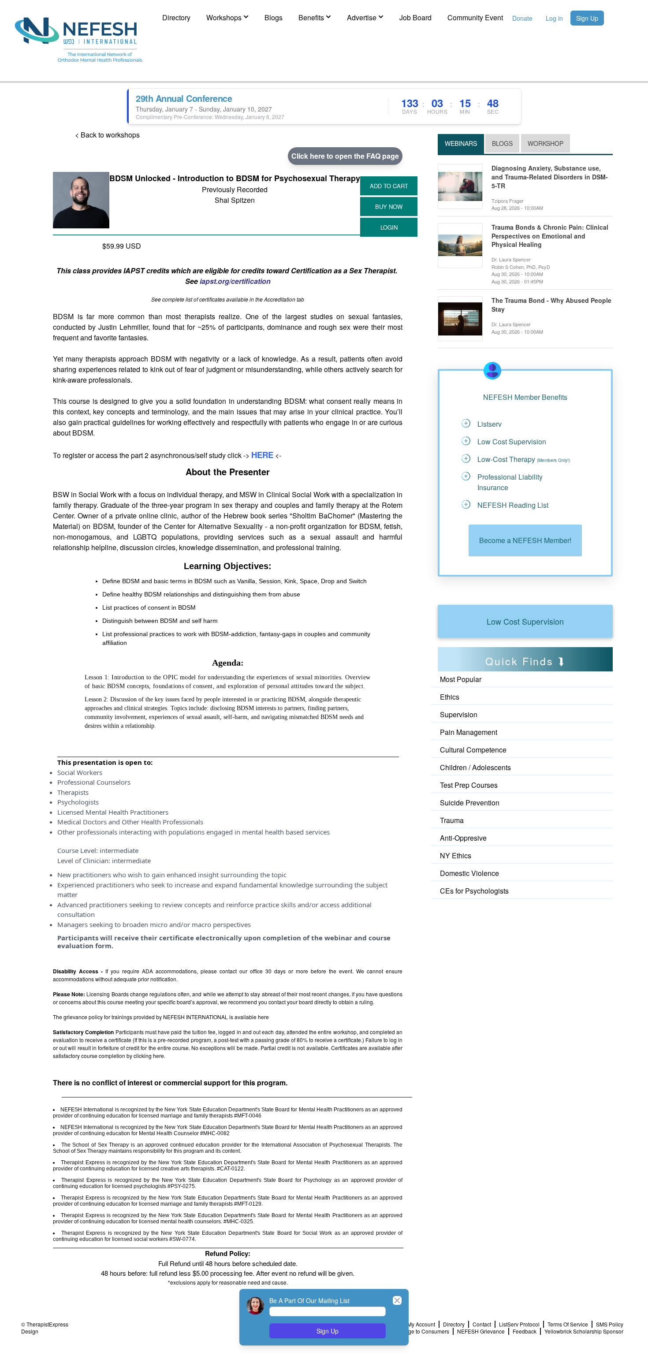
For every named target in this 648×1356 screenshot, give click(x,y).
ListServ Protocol (519, 1324)
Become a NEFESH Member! (525, 540)
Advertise (361, 17)
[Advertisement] (477, 923)
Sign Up (587, 18)
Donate (522, 18)
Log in (554, 18)
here (263, 1017)
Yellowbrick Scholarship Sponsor (583, 1331)
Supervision (458, 714)
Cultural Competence (473, 750)
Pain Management (468, 732)
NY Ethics (455, 855)
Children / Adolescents (475, 767)
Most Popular (460, 679)
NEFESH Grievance (481, 1331)
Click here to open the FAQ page (345, 156)
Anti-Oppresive (463, 838)
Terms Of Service (567, 1324)
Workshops (224, 17)
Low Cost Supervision (525, 621)
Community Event (475, 17)
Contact (482, 1324)
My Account (421, 1324)
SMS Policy (609, 1324)
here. (159, 1055)
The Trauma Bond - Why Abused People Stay (551, 304)
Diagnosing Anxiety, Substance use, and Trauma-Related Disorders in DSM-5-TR (550, 177)
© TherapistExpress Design (44, 1327)
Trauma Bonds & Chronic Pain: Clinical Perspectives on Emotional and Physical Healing (550, 236)
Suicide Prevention (469, 802)
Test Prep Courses (469, 785)
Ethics (449, 697)
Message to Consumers (420, 1331)
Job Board (415, 17)
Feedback (524, 1331)
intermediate (119, 850)
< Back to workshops (107, 135)
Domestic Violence (469, 873)
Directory (176, 17)
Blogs (273, 17)
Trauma (452, 820)
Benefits (311, 17)
